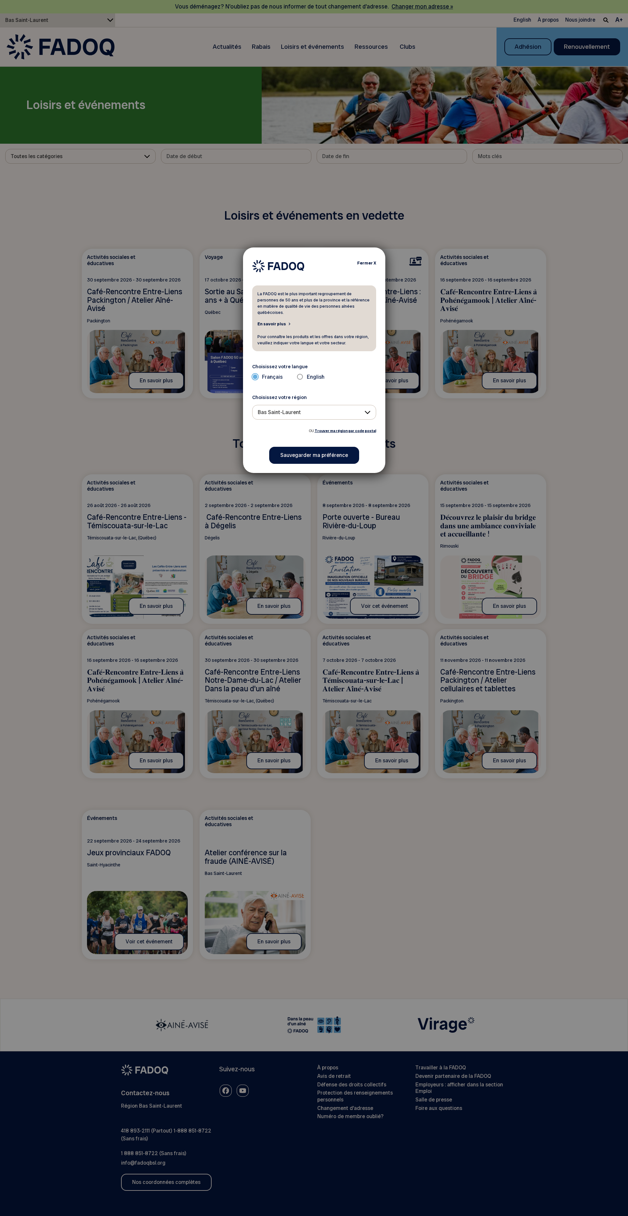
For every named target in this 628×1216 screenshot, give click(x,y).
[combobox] (314, 412)
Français (272, 376)
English (315, 376)
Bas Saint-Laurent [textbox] (279, 412)
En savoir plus (271, 323)
